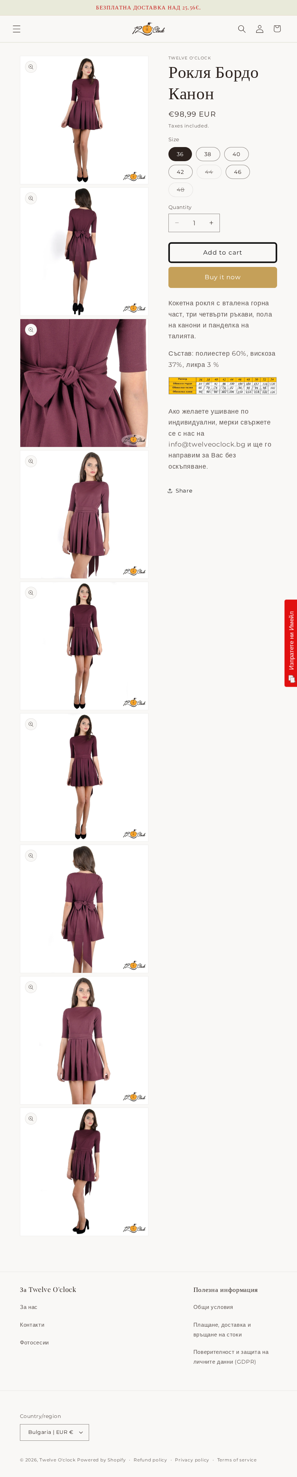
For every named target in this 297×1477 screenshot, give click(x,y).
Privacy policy (192, 1460)
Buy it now (223, 277)
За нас (29, 1307)
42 (180, 171)
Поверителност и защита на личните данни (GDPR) (231, 1356)
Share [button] (184, 490)
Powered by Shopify (101, 1460)
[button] (16, 28)
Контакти (32, 1324)
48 (185, 191)
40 (236, 154)
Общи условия (213, 1307)
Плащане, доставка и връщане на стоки (222, 1329)
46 (238, 171)
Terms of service (237, 1460)
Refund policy (150, 1460)
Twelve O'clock (57, 1460)
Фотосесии (34, 1342)
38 (208, 154)
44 (213, 173)
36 (180, 154)
